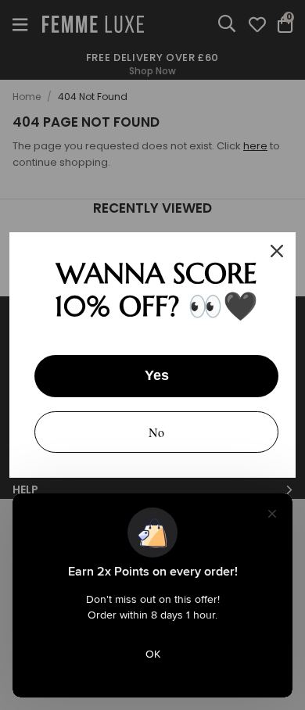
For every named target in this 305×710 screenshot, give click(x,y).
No (156, 432)
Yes (157, 375)
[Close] (277, 251)
